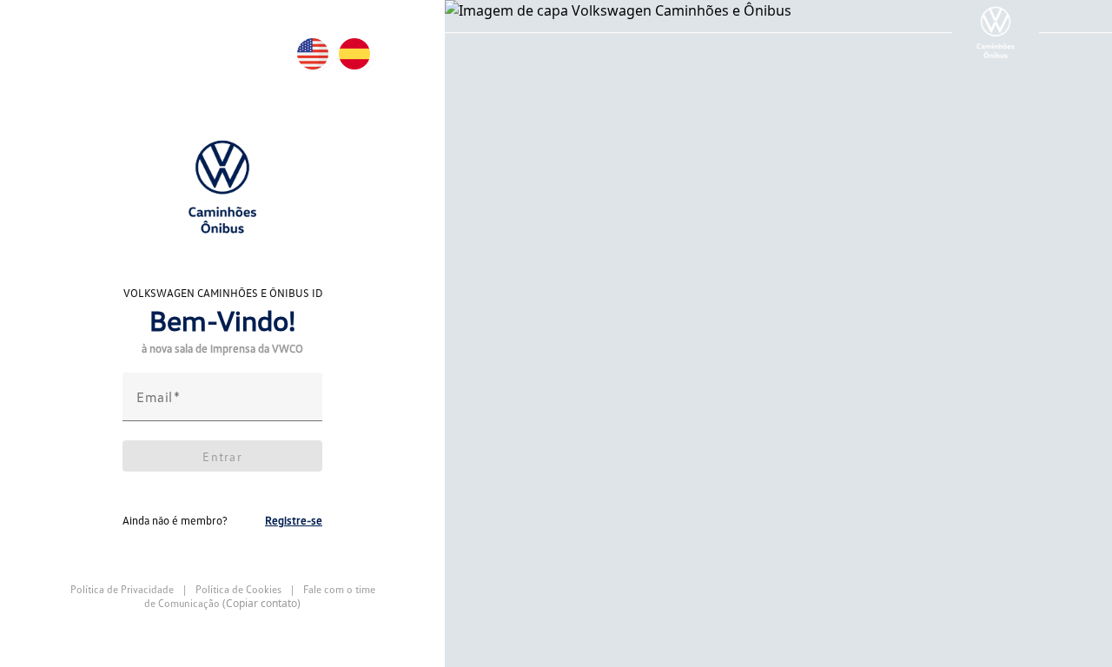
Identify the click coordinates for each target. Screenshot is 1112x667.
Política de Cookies (238, 589)
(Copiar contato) (261, 604)
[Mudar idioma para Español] (359, 53)
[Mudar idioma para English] (318, 53)
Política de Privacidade (123, 589)
